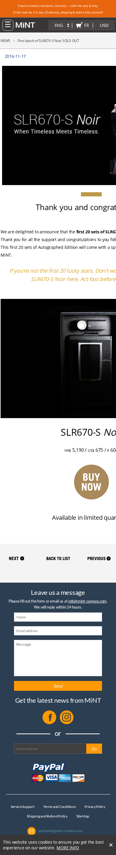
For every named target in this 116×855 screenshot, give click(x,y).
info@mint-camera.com (87, 601)
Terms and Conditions (59, 806)
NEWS (5, 40)
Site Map (82, 816)
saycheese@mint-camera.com (60, 830)
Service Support (22, 806)
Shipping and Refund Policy (47, 816)
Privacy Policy (94, 806)
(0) (86, 25)
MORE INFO (68, 848)
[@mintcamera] (66, 723)
